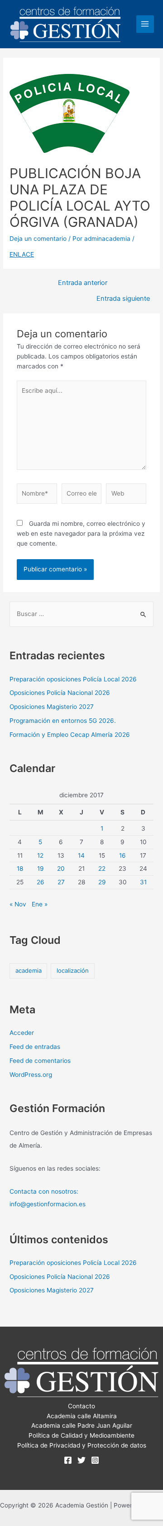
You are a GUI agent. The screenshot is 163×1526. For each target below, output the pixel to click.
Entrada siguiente (123, 298)
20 (61, 868)
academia (28, 970)
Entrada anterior (82, 283)
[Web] (126, 495)
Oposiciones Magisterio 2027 (52, 706)
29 (102, 882)
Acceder (22, 1032)
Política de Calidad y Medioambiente (81, 1435)
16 (122, 855)
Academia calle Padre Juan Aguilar (81, 1425)
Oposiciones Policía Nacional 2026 (60, 692)
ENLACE (22, 254)
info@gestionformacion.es (48, 1204)
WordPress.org (31, 1074)
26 (40, 882)
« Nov (18, 904)
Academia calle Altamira (82, 1416)
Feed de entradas (35, 1046)
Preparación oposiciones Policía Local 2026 (73, 679)
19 (40, 868)
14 (81, 855)
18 (20, 868)
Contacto (81, 1406)
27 (61, 882)
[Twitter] (81, 1460)
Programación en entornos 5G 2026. (63, 720)
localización (73, 970)
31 (143, 882)
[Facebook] (68, 1460)
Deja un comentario (38, 238)
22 (101, 868)
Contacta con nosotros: (44, 1191)
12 (40, 855)
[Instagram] (95, 1460)
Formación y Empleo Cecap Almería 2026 (70, 734)
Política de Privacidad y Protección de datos (81, 1445)
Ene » (40, 904)
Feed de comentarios (40, 1060)
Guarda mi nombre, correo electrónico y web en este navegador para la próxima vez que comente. (81, 533)
